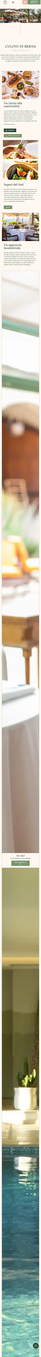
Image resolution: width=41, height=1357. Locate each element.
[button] (13, 2)
